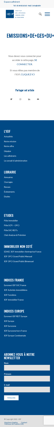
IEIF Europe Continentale (15, 335)
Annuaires (8, 177)
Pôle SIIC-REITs (11, 230)
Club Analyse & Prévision (15, 235)
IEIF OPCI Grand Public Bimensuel (19, 261)
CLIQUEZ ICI (28, 74)
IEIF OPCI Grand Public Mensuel (18, 256)
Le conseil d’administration (15, 161)
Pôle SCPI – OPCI (11, 225)
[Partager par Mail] (38, 99)
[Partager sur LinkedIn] (29, 99)
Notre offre (9, 146)
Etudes (7, 196)
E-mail (7, 385)
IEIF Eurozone (10, 326)
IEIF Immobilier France (14, 300)
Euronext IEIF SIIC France (15, 285)
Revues (7, 187)
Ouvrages (8, 182)
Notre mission (10, 141)
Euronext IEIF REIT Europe (15, 316)
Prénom (8, 374)
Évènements (9, 192)
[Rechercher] (39, 14)
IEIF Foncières (10, 295)
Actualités (8, 136)
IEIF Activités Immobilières (15, 290)
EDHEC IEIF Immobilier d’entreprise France (22, 251)
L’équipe (7, 151)
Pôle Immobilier (11, 220)
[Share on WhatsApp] (20, 99)
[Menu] (46, 14)
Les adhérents (10, 156)
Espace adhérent (12, 1)
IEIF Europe (9, 321)
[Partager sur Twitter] (11, 99)
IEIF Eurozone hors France (15, 331)
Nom (6, 363)
